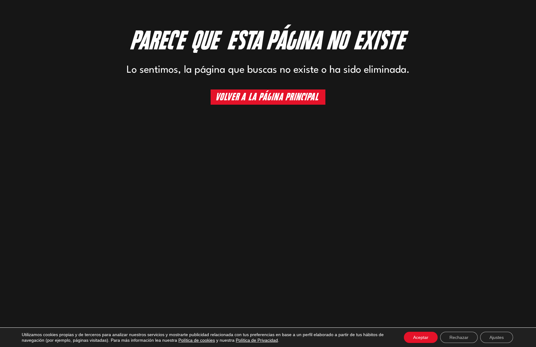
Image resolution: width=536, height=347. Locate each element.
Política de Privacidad (257, 340)
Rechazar (458, 337)
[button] (268, 97)
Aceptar (420, 337)
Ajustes (496, 337)
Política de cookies (196, 340)
